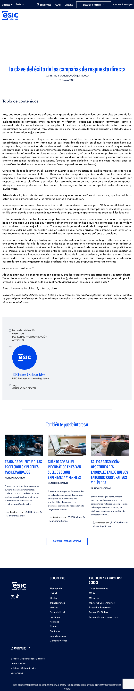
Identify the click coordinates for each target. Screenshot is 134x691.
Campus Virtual (58, 641)
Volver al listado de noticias (67, 541)
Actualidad (6, 4)
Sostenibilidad (57, 612)
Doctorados (17, 673)
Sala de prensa (58, 636)
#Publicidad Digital (24, 388)
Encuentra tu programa (92, 4)
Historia (54, 593)
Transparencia (58, 603)
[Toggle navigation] (128, 16)
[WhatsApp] (70, 88)
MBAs (92, 593)
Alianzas (54, 622)
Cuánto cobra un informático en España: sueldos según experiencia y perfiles (65, 469)
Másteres (94, 598)
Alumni (58, 4)
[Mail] (73, 88)
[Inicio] (9, 15)
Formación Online (98, 612)
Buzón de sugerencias (87, 685)
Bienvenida (56, 589)
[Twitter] (61, 88)
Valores (54, 608)
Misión (53, 598)
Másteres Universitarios (102, 603)
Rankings (55, 617)
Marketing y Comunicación (61, 76)
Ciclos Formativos (98, 589)
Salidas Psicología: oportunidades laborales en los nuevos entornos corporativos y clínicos (109, 472)
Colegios (69, 4)
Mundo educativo (15, 478)
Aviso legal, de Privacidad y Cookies (61, 685)
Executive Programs (100, 608)
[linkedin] (67, 88)
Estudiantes (45, 4)
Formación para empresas (103, 617)
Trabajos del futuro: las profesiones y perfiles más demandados (23, 467)
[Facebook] (64, 88)
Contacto (20, 4)
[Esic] (24, 584)
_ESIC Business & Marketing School (28, 375)
